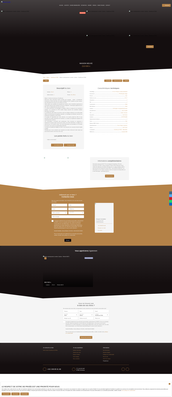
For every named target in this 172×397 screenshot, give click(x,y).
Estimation (84, 5)
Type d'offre (66, 314)
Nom (70, 205)
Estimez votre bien (77, 350)
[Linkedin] (127, 369)
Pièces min (97, 318)
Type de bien (81, 314)
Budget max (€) (67, 318)
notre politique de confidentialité (128, 390)
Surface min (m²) (83, 318)
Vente (44, 77)
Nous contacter (76, 358)
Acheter (66, 5)
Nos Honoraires (106, 350)
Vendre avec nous (77, 352)
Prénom (54, 205)
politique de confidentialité (69, 235)
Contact (108, 5)
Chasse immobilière (75, 5)
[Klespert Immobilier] (6, 5)
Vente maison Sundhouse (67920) (50, 350)
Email (54, 208)
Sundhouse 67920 (54, 77)
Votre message (56, 216)
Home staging (101, 5)
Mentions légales (106, 352)
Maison (48, 77)
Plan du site (105, 356)
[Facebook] (123, 369)
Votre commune (56, 212)
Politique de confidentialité (108, 354)
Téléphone (71, 208)
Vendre (90, 5)
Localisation (97, 314)
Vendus (94, 5)
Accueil (61, 5)
